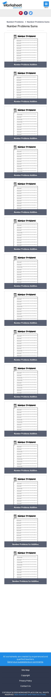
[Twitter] (31, 13)
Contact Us (25, 686)
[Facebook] (26, 13)
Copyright (25, 675)
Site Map (25, 670)
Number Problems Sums (38, 22)
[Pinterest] (21, 13)
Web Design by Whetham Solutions (30, 694)
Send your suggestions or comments (25, 662)
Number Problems (15, 22)
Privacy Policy (25, 680)
